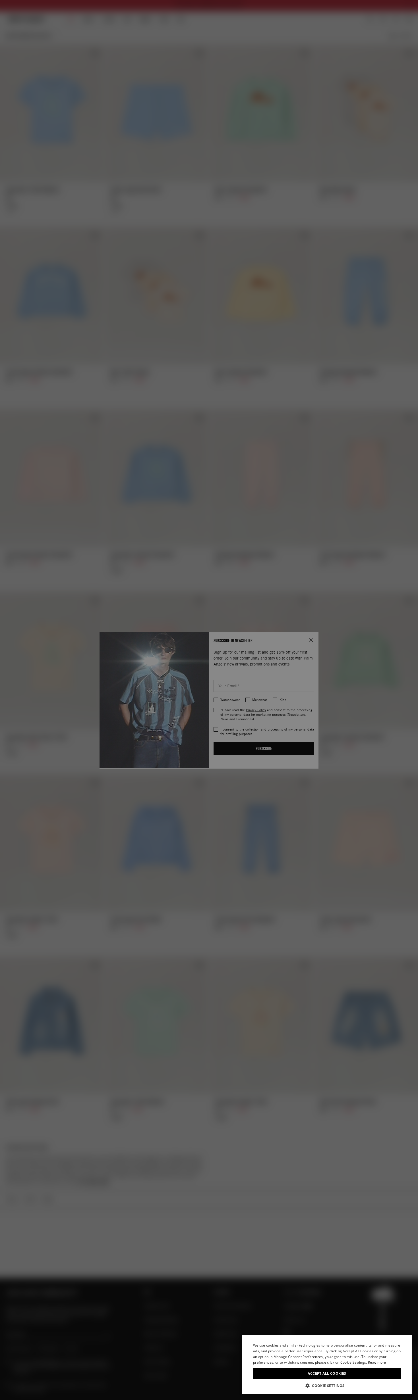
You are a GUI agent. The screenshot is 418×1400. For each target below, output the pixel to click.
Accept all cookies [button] (327, 1373)
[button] (327, 1386)
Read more (377, 1362)
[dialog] (327, 1364)
